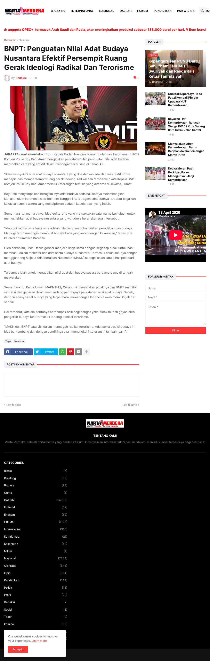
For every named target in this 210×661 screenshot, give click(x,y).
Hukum (142, 11)
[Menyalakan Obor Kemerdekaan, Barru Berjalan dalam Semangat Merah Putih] (155, 148)
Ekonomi (35, 514)
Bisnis (35, 470)
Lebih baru (13, 404)
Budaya (35, 485)
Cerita (35, 492)
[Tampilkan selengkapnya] (86, 351)
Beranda (9, 40)
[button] (192, 11)
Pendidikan (162, 11)
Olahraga (35, 565)
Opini (35, 573)
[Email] (78, 351)
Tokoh (35, 616)
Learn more (39, 640)
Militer (35, 551)
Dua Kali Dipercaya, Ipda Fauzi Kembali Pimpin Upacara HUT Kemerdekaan (185, 99)
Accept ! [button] (18, 649)
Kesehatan (35, 543)
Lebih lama (129, 404)
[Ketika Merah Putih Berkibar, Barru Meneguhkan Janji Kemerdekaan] (155, 173)
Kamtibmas (35, 536)
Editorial (35, 507)
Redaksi (35, 602)
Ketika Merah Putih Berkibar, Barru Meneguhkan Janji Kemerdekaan (181, 174)
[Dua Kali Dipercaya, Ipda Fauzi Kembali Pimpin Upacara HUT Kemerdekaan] (155, 98)
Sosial (35, 609)
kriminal (35, 624)
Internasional (35, 529)
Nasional (106, 11)
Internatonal (82, 11)
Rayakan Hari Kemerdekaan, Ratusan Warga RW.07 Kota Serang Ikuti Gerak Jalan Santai (186, 124)
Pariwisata (186, 11)
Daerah (125, 11)
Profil (35, 594)
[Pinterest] (70, 351)
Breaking (58, 11)
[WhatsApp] (62, 351)
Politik (35, 587)
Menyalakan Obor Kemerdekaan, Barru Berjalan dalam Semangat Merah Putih (186, 149)
